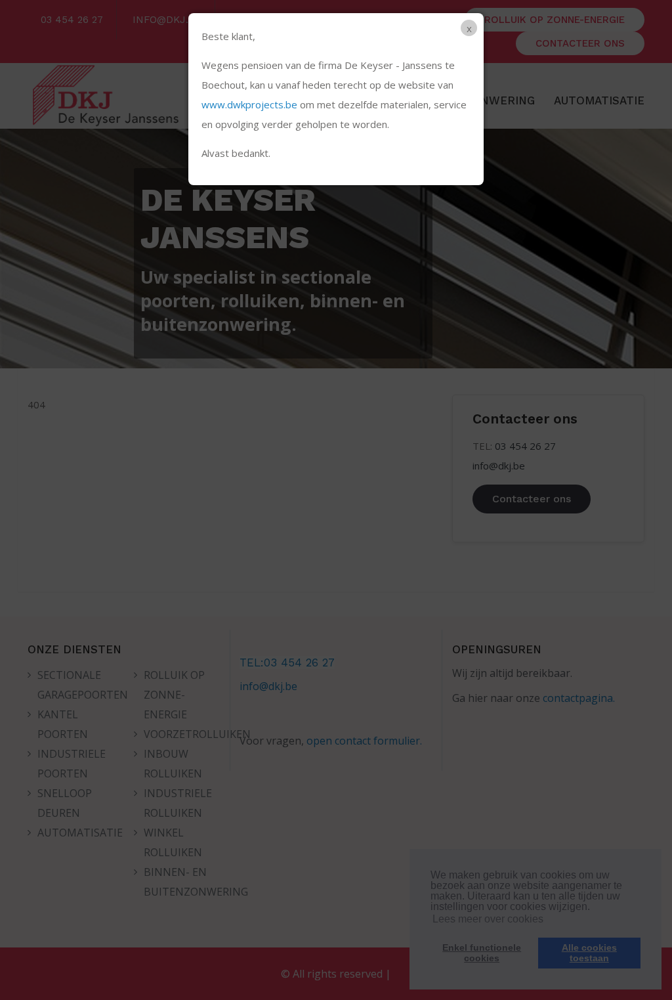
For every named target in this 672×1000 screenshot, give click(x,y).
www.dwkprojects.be (249, 104)
